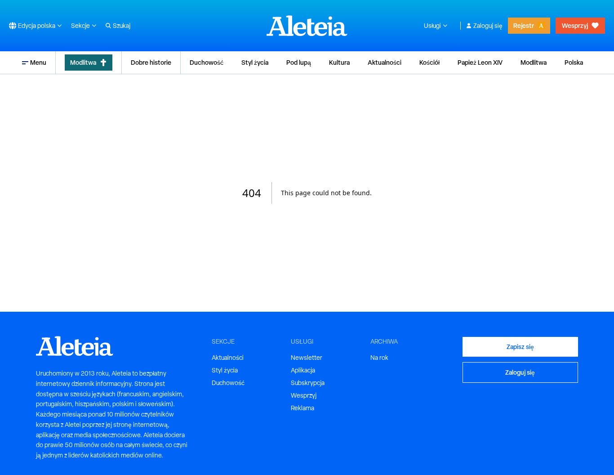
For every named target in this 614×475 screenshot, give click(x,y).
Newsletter (306, 358)
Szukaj (121, 26)
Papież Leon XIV (480, 62)
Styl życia (254, 62)
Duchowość (206, 62)
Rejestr (523, 25)
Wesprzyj (575, 25)
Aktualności (384, 62)
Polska (574, 62)
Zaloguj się (488, 26)
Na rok (379, 358)
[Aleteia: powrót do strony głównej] (307, 25)
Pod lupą (298, 62)
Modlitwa (83, 62)
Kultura (339, 62)
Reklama (302, 408)
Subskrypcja (308, 383)
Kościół (429, 62)
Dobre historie (151, 62)
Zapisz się (520, 346)
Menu (38, 62)
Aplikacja (303, 370)
